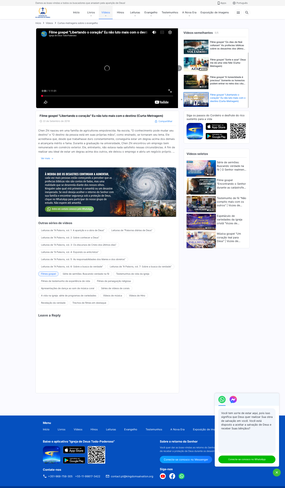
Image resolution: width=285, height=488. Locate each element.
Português (242, 2)
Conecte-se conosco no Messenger (186, 459)
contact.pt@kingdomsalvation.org (132, 476)
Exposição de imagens (215, 12)
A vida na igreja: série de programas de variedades (68, 295)
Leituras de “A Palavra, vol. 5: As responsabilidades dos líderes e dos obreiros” (83, 259)
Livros (91, 12)
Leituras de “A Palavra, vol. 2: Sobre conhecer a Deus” (70, 237)
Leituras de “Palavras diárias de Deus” (131, 230)
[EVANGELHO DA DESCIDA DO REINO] (45, 12)
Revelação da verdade (53, 302)
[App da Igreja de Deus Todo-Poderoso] (195, 130)
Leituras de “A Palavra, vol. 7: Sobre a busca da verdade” (141, 266)
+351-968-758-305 (60, 476)
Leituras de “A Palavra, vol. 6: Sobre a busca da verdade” (72, 266)
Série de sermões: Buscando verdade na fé (86, 273)
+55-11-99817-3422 (87, 476)
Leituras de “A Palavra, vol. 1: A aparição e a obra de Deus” (72, 230)
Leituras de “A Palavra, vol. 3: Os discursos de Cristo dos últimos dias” (78, 244)
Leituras (135, 12)
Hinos (120, 12)
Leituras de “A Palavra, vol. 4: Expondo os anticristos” (69, 252)
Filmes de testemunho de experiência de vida (65, 281)
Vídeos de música (112, 295)
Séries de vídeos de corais (115, 288)
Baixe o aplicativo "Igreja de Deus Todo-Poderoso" (79, 441)
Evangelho (151, 12)
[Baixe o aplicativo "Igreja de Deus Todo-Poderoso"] (51, 454)
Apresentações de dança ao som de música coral (67, 288)
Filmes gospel (48, 273)
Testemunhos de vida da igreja (132, 273)
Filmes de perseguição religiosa (114, 281)
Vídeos (105, 12)
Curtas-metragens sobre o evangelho (78, 23)
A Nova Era (189, 12)
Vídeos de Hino (137, 295)
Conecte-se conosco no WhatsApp (247, 459)
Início (76, 12)
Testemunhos (170, 12)
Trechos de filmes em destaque (89, 302)
